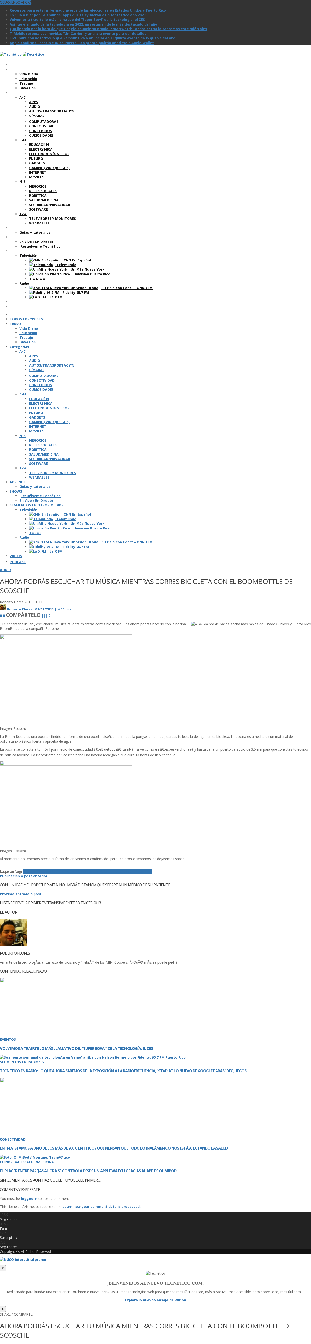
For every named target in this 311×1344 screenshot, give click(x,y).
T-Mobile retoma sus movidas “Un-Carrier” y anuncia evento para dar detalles (78, 33)
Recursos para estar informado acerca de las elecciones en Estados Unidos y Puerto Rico (88, 10)
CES (65, 871)
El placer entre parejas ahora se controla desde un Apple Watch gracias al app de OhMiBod (88, 1171)
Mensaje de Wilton (170, 1300)
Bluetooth (32, 871)
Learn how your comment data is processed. (101, 1206)
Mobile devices (108, 871)
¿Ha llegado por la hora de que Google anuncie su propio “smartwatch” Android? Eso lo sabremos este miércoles (108, 29)
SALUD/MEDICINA (39, 1162)
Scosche (128, 871)
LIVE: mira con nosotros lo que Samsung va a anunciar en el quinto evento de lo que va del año (92, 38)
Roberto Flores (20, 609)
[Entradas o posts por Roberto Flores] (3, 609)
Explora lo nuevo (139, 1300)
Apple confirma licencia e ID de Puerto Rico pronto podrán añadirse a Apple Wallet (82, 42)
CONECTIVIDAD (13, 1139)
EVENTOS (8, 1039)
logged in (29, 1198)
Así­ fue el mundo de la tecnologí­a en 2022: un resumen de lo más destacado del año (83, 24)
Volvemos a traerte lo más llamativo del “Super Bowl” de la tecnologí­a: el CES (77, 19)
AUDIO (5, 569)
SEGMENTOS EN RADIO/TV (22, 1062)
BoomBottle (51, 871)
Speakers (144, 871)
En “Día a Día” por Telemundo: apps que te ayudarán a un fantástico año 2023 (78, 15)
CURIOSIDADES (12, 1162)
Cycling (89, 871)
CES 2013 (75, 871)
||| (46, 615)
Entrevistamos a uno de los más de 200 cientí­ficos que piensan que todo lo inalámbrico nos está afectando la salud (114, 1148)
